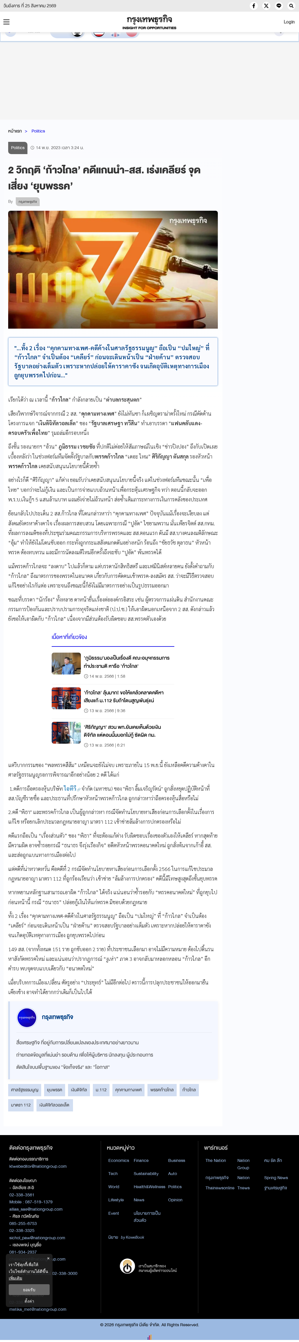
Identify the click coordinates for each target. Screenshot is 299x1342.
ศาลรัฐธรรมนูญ (24, 1090)
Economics (118, 1160)
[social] (254, 6)
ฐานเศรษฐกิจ (275, 1188)
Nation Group (243, 1164)
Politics (38, 131)
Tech (113, 1173)
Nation (243, 1177)
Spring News (276, 1177)
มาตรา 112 (21, 1105)
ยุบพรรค (54, 1090)
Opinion (175, 1200)
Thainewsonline (220, 1188)
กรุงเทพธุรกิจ (217, 1177)
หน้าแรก (15, 131)
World (113, 1187)
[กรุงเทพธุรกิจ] (149, 22)
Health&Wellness (149, 1187)
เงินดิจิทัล (79, 1090)
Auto (172, 1173)
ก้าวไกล (189, 1090)
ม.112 (101, 1090)
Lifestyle (116, 1200)
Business (176, 1160)
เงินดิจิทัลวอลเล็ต (54, 1105)
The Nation (216, 1160)
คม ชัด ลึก (273, 1160)
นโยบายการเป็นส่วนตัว (147, 1216)
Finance (141, 1160)
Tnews (243, 1188)
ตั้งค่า (29, 1301)
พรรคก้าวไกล (162, 1090)
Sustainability (146, 1173)
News (139, 1200)
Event (113, 1213)
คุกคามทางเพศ (128, 1090)
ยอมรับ (29, 1289)
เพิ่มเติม (15, 1278)
